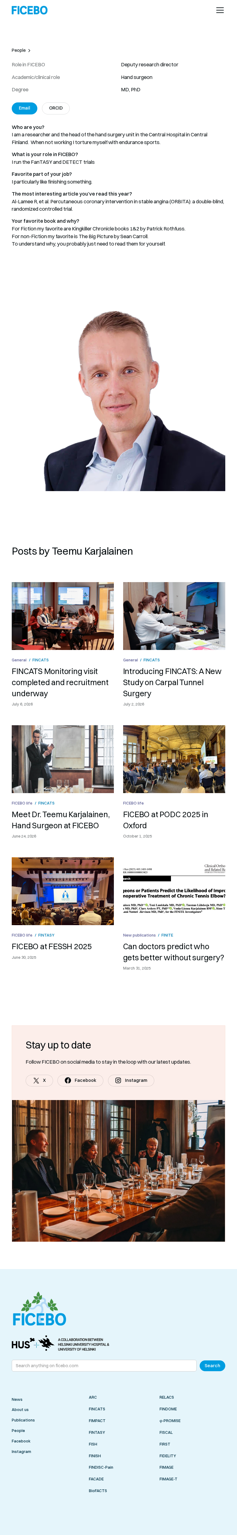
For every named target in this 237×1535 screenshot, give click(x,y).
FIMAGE (166, 1467)
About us (20, 1409)
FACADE (96, 1479)
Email (24, 108)
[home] (30, 10)
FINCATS (97, 1408)
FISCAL (166, 1432)
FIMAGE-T (168, 1479)
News (17, 1399)
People (18, 1430)
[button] (219, 10)
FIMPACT (97, 1420)
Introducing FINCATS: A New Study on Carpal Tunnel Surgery (172, 682)
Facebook (21, 1440)
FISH (93, 1444)
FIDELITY (168, 1455)
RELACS (167, 1397)
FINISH (95, 1455)
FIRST (165, 1444)
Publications (23, 1419)
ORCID (56, 108)
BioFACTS (98, 1490)
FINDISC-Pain (101, 1467)
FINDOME (168, 1408)
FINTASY (97, 1432)
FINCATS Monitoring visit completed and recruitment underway (60, 682)
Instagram (21, 1451)
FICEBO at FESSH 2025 (52, 946)
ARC (93, 1397)
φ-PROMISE (170, 1420)
